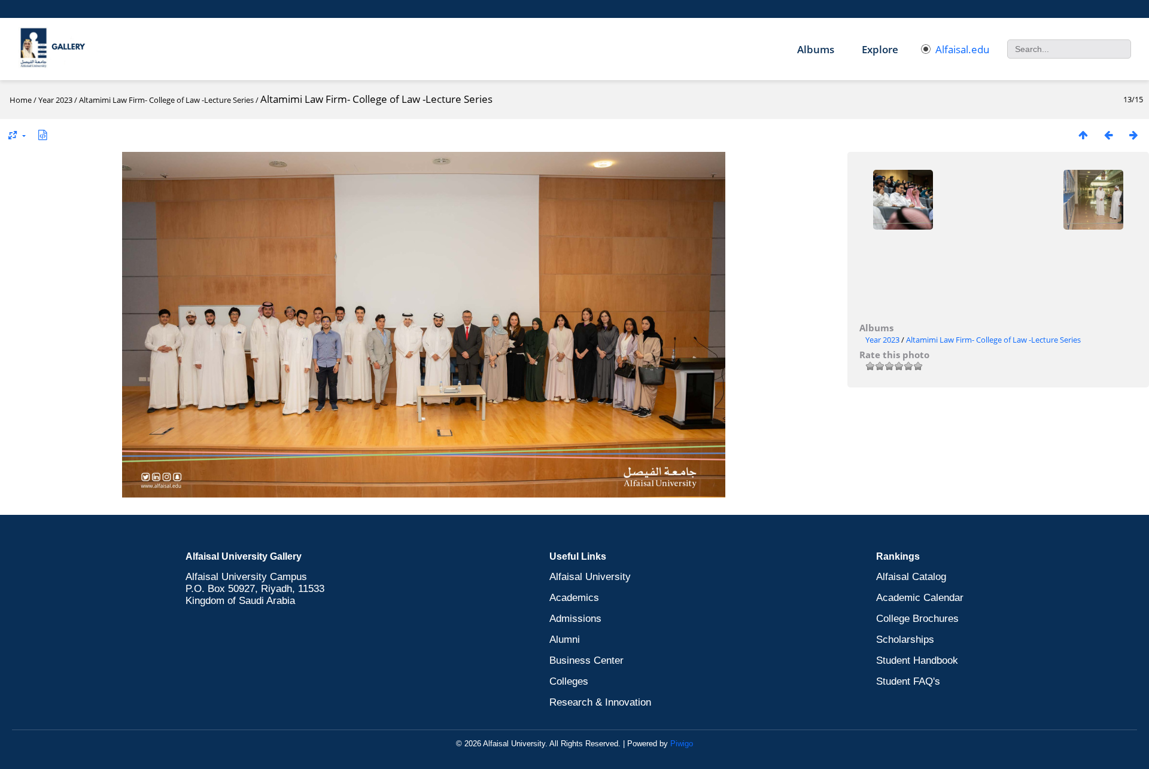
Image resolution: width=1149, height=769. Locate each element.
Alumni (564, 639)
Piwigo (681, 743)
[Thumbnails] (1083, 135)
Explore (880, 49)
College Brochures (917, 618)
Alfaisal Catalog (911, 576)
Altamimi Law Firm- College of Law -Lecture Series (166, 99)
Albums (815, 49)
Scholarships (905, 639)
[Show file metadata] (42, 135)
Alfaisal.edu (962, 49)
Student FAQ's (908, 681)
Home (21, 99)
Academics (574, 597)
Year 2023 (55, 99)
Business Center (586, 660)
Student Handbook (917, 660)
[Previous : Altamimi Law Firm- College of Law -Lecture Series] (1108, 135)
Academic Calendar (919, 597)
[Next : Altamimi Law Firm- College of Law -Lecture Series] (1133, 135)
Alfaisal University (590, 576)
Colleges (568, 681)
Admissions (575, 618)
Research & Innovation (600, 702)
